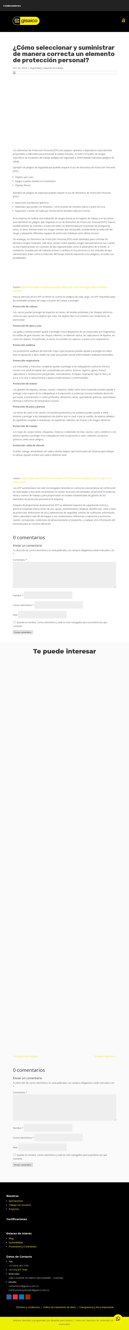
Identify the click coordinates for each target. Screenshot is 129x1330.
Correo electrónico (23, 605)
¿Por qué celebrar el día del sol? (37, 673)
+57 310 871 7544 (18, 1269)
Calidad (19, 754)
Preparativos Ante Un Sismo (35, 788)
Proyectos (53, 754)
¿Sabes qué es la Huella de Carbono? (40, 907)
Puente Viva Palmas (29, 984)
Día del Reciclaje (27, 711)
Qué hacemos (16, 1200)
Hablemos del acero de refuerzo (37, 826)
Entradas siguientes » (105, 1056)
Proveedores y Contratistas (22, 1246)
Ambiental (21, 677)
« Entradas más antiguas (25, 1056)
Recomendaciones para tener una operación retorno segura (56, 945)
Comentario (20, 559)
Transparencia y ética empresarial (96, 1307)
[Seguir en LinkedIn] (21, 1296)
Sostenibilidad (35, 715)
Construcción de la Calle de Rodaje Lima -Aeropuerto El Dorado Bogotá (64, 749)
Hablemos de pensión (30, 865)
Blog (11, 1238)
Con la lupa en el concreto (33, 1022)
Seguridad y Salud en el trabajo (46, 67)
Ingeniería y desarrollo (36, 754)
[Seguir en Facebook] (8, 1296)
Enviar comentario (22, 632)
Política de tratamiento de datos (60, 1307)
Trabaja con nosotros (20, 1204)
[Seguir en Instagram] (15, 1296)
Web (15, 614)
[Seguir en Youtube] (27, 1296)
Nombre (18, 595)
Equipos (20, 869)
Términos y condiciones (28, 1307)
